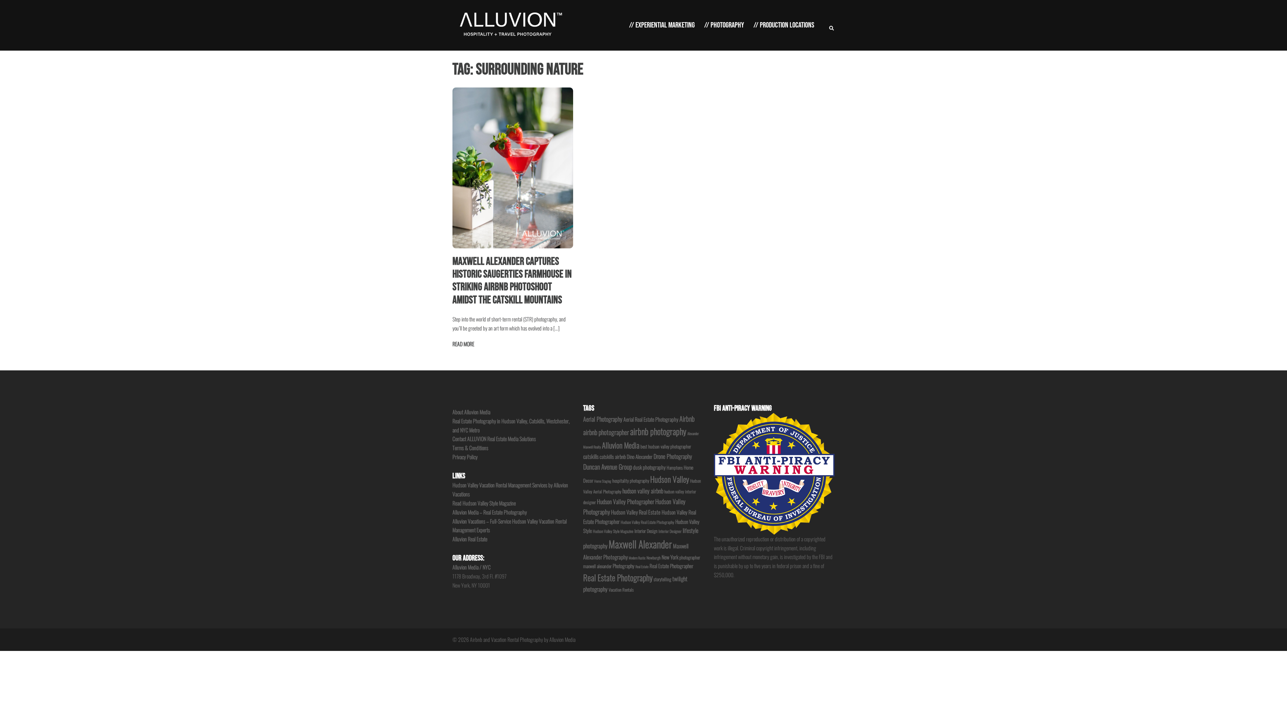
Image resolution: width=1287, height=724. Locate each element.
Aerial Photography (602, 418)
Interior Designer (670, 531)
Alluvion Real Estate (469, 539)
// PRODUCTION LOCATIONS (783, 25)
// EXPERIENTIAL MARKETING (662, 25)
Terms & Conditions (470, 448)
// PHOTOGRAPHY (724, 25)
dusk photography (649, 467)
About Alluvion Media (471, 412)
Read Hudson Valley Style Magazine (484, 503)
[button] (832, 25)
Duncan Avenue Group (607, 467)
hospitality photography (630, 480)
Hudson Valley (669, 479)
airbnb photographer (606, 432)
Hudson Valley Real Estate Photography (647, 522)
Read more (463, 344)
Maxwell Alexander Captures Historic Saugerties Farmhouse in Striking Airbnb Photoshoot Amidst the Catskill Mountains (512, 281)
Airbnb (687, 419)
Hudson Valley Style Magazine (613, 531)
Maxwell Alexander (640, 544)
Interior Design (646, 531)
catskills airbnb (613, 456)
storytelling (662, 579)
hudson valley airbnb (642, 490)
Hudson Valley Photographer (625, 501)
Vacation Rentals (621, 590)
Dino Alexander (640, 456)
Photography (623, 565)
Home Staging (602, 481)
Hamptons (675, 467)
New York (670, 557)
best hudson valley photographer (665, 446)
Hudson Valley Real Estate (636, 512)
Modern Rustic (637, 557)
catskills (591, 456)
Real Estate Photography (618, 577)
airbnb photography (658, 431)
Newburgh (654, 557)
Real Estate (642, 566)
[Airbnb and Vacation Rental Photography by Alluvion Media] (509, 24)
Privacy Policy (465, 457)
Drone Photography (673, 456)
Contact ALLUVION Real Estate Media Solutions (494, 439)
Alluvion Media (620, 444)
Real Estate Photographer (671, 565)
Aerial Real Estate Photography (650, 419)
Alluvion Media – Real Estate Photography (489, 512)
